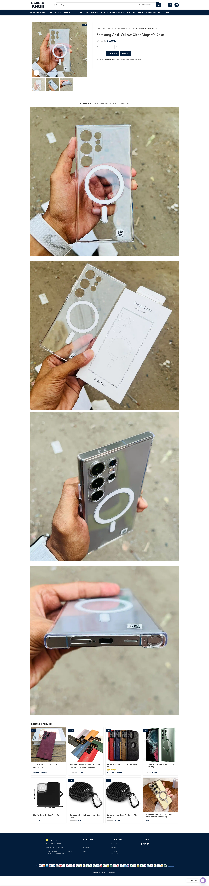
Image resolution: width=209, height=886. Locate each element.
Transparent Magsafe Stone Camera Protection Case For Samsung (158, 815)
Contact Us (53, 840)
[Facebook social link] (141, 843)
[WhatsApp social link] (147, 843)
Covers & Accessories (124, 28)
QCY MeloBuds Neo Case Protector (46, 815)
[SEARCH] (158, 4)
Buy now (125, 53)
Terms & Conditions (114, 852)
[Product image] (48, 745)
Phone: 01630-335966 (53, 843)
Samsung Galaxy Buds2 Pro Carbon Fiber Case (122, 816)
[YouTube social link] (144, 843)
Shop (84, 851)
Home (100, 28)
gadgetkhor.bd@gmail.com (55, 847)
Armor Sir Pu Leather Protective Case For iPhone (123, 765)
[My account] (170, 5)
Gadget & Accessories (109, 28)
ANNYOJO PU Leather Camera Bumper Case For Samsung (47, 766)
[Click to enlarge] (36, 73)
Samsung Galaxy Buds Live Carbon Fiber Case (85, 816)
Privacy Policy (115, 843)
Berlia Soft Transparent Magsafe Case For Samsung (159, 765)
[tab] (85, 102)
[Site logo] (38, 4)
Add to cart (113, 53)
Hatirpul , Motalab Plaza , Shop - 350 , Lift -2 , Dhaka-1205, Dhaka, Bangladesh (60, 852)
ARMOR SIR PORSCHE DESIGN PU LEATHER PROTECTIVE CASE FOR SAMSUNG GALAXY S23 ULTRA (86, 767)
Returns (114, 847)
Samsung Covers (136, 59)
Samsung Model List (104, 47)
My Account (86, 847)
